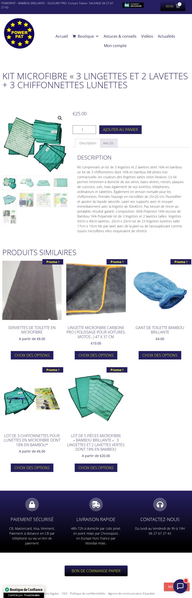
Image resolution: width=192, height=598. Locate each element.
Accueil (61, 36)
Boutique (86, 36)
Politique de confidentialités (87, 593)
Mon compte (115, 45)
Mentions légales (48, 593)
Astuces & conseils (120, 36)
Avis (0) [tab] (108, 143)
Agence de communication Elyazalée (131, 593)
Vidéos (147, 36)
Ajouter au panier (120, 129)
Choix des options (32, 355)
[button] (60, 118)
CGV (64, 593)
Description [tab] (87, 143)
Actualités (166, 36)
